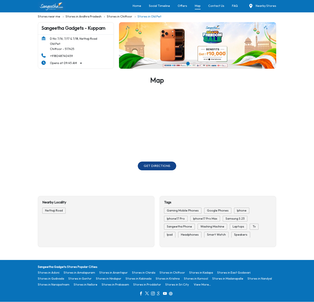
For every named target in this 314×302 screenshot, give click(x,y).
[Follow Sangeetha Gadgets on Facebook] (142, 294)
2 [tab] (194, 63)
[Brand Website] (172, 294)
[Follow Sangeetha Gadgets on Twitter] (148, 294)
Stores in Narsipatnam (53, 284)
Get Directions (157, 166)
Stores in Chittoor (172, 272)
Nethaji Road (54, 210)
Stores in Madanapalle (227, 278)
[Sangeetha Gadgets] (52, 6)
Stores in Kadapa (201, 272)
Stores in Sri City (177, 284)
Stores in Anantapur (113, 272)
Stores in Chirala (143, 272)
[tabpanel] (197, 45)
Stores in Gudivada (51, 278)
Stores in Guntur (80, 278)
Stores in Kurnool (196, 278)
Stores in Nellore (85, 284)
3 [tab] (200, 63)
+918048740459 (61, 56)
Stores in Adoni (48, 272)
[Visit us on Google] (160, 294)
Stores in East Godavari (234, 272)
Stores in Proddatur (147, 284)
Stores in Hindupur (108, 278)
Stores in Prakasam (115, 284)
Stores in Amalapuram (79, 272)
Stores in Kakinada (138, 278)
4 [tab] (207, 63)
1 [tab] (188, 63)
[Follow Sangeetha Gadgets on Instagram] (154, 294)
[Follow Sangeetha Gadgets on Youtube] (166, 294)
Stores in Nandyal (260, 278)
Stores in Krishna (168, 278)
